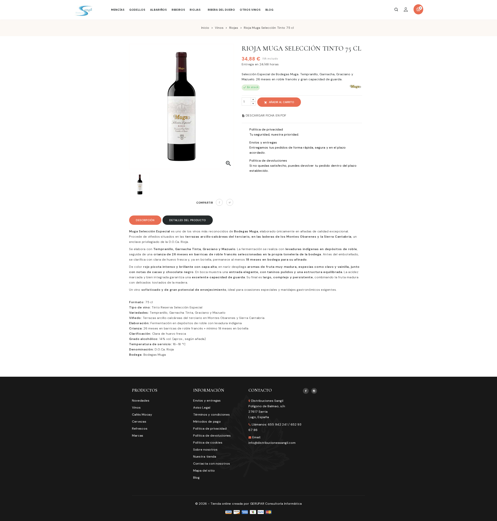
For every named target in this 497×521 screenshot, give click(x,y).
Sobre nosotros (205, 449)
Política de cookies (207, 442)
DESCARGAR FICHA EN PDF (264, 115)
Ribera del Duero (221, 9)
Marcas (137, 435)
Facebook (306, 391)
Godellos (137, 9)
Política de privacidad (210, 428)
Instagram (314, 391)
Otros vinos (250, 9)
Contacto (260, 390)
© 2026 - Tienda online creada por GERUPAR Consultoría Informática (248, 504)
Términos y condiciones (211, 414)
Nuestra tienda (204, 456)
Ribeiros (178, 9)
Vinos (136, 407)
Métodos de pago (207, 421)
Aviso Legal (201, 407)
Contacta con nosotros (211, 463)
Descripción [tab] (145, 220)
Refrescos (139, 428)
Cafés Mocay (142, 414)
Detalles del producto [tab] (187, 220)
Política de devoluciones (212, 435)
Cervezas (139, 421)
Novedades (140, 400)
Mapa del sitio (204, 470)
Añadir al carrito (279, 102)
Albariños (158, 9)
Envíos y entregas (207, 400)
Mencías (118, 9)
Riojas (195, 9)
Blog (269, 9)
